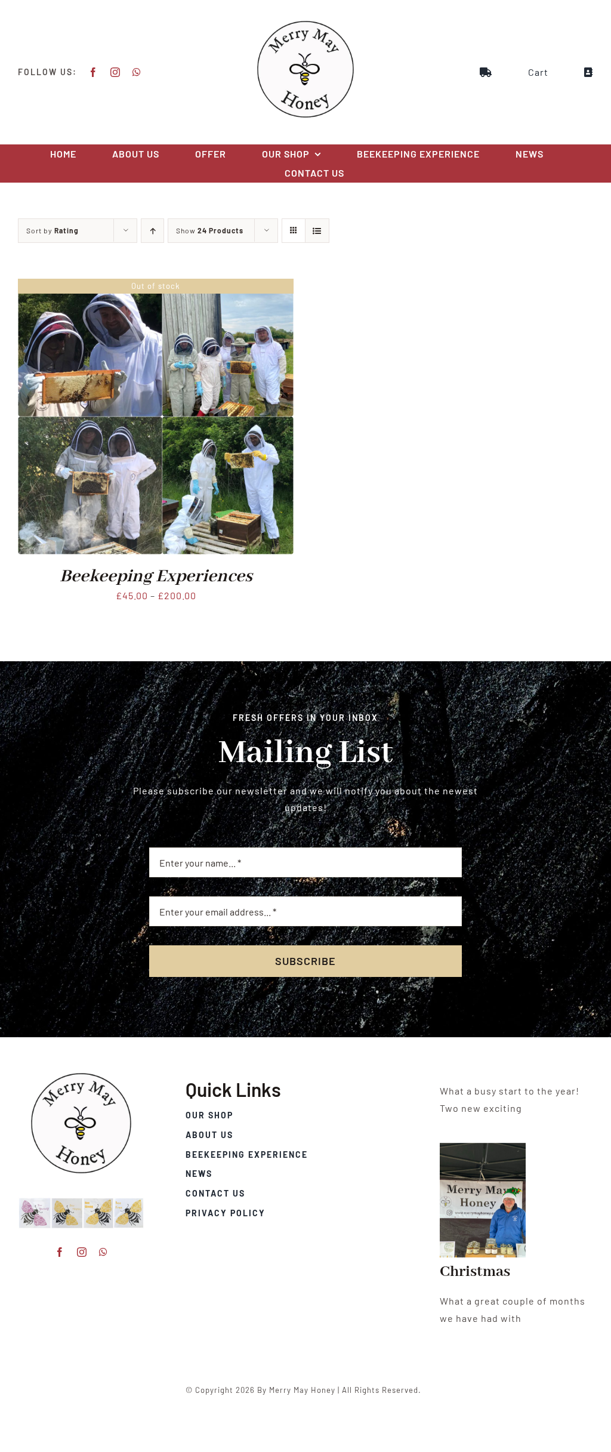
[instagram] (115, 72)
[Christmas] (483, 1200)
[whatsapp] (136, 72)
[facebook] (93, 72)
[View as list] (317, 230)
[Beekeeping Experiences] (156, 286)
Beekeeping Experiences (156, 576)
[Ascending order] (152, 230)
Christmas (475, 1272)
